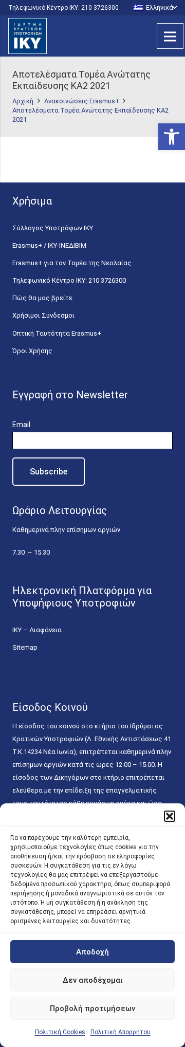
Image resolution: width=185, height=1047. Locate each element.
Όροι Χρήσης (32, 351)
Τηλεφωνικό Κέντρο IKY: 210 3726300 (69, 280)
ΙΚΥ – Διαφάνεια (37, 630)
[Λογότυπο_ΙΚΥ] (27, 36)
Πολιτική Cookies (60, 1032)
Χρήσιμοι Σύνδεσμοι (43, 315)
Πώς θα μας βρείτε (42, 298)
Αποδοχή (92, 952)
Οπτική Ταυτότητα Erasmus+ (56, 333)
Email (21, 424)
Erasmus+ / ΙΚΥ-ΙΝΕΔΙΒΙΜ (49, 245)
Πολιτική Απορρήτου (120, 1032)
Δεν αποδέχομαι (93, 980)
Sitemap (25, 647)
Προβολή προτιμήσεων (92, 1008)
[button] (171, 136)
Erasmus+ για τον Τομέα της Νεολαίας (72, 263)
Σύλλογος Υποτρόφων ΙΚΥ (52, 228)
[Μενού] (170, 36)
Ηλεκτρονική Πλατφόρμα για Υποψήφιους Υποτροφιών (82, 596)
